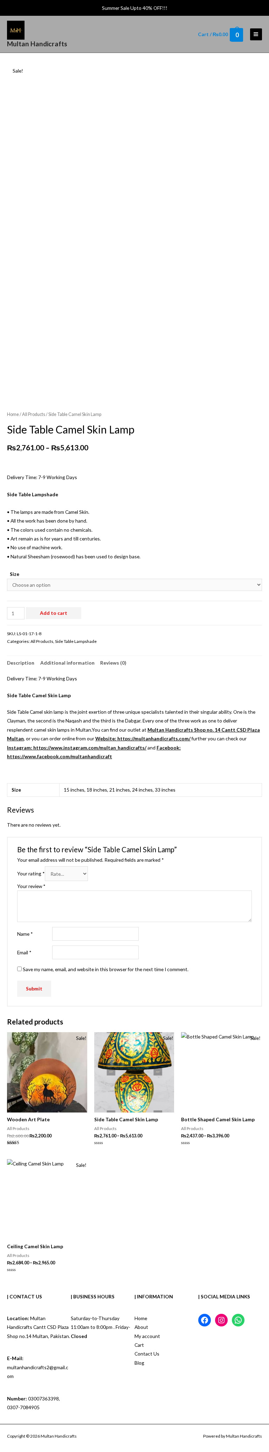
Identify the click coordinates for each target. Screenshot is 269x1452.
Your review (31, 886)
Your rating (31, 874)
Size (14, 574)
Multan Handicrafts (37, 44)
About (141, 1327)
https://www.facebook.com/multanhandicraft (59, 756)
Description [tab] (20, 663)
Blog (139, 1363)
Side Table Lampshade (76, 641)
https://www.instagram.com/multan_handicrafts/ (89, 748)
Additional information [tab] (67, 663)
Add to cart (53, 613)
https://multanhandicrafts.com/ (154, 738)
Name (25, 934)
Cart (139, 1345)
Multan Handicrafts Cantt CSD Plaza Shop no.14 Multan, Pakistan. (38, 1327)
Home (13, 414)
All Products (33, 414)
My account (147, 1336)
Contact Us (146, 1354)
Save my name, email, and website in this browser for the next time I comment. (105, 969)
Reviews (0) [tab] (113, 663)
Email (24, 952)
